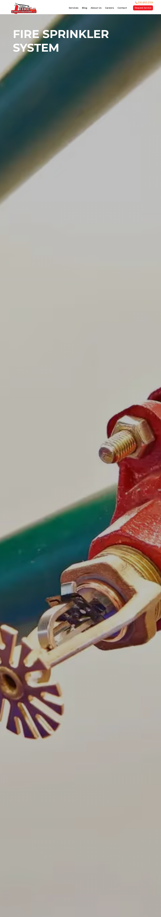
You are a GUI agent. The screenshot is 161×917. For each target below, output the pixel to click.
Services (73, 8)
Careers (109, 8)
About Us (96, 8)
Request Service (143, 8)
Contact (122, 8)
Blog (84, 8)
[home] (23, 8)
